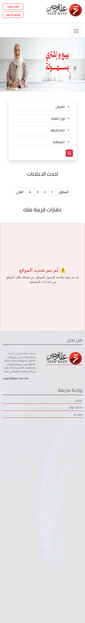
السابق (64, 192)
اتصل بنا (78, 415)
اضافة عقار (75, 407)
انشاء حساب (13, 7)
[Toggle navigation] (76, 31)
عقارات (78, 400)
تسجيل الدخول (13, 15)
